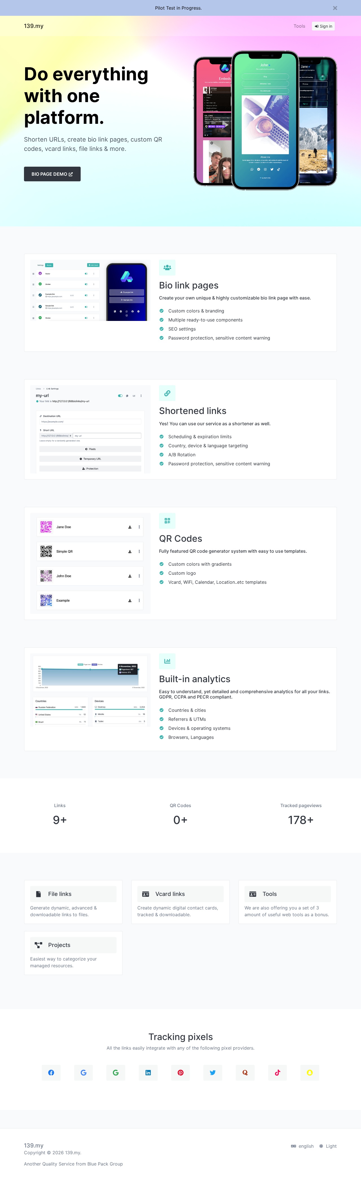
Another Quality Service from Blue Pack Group (73, 1164)
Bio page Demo (50, 174)
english (305, 1146)
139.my (33, 26)
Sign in (325, 26)
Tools (299, 26)
